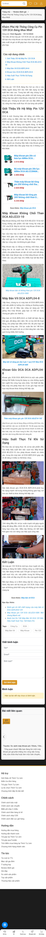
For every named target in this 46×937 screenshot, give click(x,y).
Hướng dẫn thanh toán (10, 834)
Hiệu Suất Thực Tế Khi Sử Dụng (19, 75)
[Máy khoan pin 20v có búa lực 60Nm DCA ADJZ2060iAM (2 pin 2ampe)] (8, 159)
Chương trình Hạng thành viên (13, 847)
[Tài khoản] (41, 3)
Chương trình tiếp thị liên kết (12, 791)
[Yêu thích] (30, 3)
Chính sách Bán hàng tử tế (11, 812)
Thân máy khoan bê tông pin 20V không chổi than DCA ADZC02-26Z (26, 183)
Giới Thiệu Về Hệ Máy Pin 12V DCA (21, 58)
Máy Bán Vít (10, 630)
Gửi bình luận (9, 682)
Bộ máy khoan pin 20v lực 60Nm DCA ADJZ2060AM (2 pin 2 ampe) (26, 170)
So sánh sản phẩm (8, 874)
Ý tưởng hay (6, 864)
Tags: (4, 626)
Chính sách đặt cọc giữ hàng (12, 819)
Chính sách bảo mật (9, 802)
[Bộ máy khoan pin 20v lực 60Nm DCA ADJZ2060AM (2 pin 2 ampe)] (8, 172)
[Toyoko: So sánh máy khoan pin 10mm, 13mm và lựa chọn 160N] (23, 730)
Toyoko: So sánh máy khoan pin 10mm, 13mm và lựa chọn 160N (23, 746)
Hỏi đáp (4, 871)
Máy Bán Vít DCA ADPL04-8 (18, 68)
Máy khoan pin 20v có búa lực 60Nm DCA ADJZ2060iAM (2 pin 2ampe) (25, 157)
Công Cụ (13, 626)
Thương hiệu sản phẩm (10, 881)
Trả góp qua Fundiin (9, 840)
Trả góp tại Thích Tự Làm (11, 837)
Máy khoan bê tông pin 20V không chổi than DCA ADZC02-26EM (26, 196)
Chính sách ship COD (9, 815)
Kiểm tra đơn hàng (8, 781)
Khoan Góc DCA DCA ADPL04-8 (20, 72)
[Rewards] (5, 925)
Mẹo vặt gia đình (7, 861)
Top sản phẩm (7, 877)
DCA (25, 626)
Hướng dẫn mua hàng (10, 830)
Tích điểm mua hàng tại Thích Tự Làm (16, 843)
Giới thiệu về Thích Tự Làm (12, 778)
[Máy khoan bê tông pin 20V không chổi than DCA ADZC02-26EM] (8, 198)
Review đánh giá (7, 868)
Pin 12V (38, 630)
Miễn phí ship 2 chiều (9, 809)
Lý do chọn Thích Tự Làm (11, 788)
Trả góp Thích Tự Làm (10, 784)
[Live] (36, 3)
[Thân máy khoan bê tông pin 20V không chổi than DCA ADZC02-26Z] (8, 185)
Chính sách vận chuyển (10, 806)
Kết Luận (10, 79)
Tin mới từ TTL (7, 858)
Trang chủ (6, 12)
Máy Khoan (24, 630)
